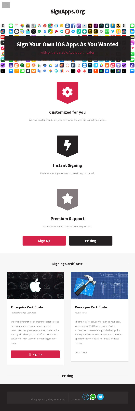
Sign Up (44, 240)
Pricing (90, 240)
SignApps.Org (67, 11)
